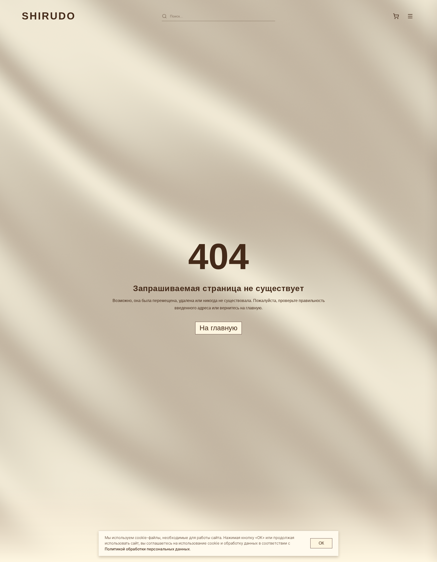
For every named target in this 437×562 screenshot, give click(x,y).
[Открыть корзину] (396, 16)
